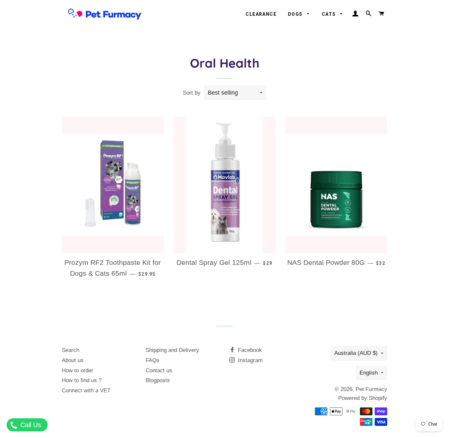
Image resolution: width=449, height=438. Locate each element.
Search (70, 350)
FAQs (152, 360)
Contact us (159, 370)
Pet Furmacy (371, 389)
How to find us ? (82, 380)
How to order (77, 370)
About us (72, 360)
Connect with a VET (86, 390)
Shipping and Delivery (172, 350)
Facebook (249, 350)
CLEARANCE (261, 14)
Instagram (249, 360)
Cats (329, 14)
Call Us (29, 424)
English (369, 373)
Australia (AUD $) (356, 353)
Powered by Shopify (362, 398)
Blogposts (158, 380)
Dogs (296, 14)
